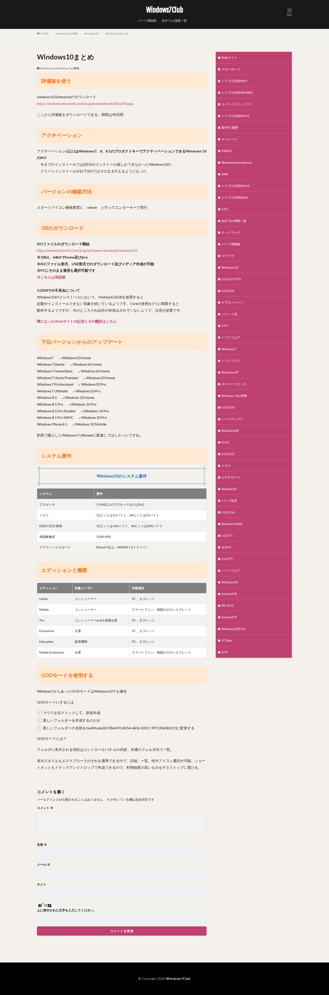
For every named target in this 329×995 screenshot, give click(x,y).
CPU (224, 209)
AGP (224, 652)
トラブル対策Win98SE (237, 92)
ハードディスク (232, 419)
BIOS (225, 442)
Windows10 (91, 33)
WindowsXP (230, 372)
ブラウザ (227, 256)
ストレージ (229, 139)
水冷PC (226, 547)
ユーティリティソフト (237, 104)
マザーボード (230, 69)
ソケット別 (229, 314)
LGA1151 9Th (231, 279)
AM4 (224, 174)
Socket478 (229, 594)
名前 (42, 844)
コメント (45, 807)
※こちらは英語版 (51, 277)
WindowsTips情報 (66, 33)
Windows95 (229, 582)
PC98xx (226, 640)
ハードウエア (230, 570)
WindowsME (230, 430)
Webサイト (229, 57)
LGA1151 (228, 291)
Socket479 (229, 617)
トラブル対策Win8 (234, 197)
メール (43, 864)
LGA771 (227, 559)
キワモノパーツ (232, 302)
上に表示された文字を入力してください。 (66, 910)
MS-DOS (227, 605)
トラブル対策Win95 (235, 116)
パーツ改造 (229, 500)
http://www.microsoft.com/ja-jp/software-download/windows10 (87, 250)
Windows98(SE (232, 524)
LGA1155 (228, 454)
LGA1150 (228, 407)
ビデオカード (230, 477)
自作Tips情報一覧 (174, 20)
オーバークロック (233, 384)
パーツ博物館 (147, 20)
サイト (41, 884)
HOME (45, 33)
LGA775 (227, 535)
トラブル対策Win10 (235, 186)
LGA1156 (228, 512)
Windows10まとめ (116, 33)
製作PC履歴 (229, 127)
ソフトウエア (230, 337)
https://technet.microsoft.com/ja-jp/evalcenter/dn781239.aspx (85, 103)
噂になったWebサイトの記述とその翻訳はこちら (77, 321)
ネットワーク (230, 232)
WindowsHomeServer (236, 162)
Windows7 (228, 349)
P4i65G (226, 151)
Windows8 (228, 489)
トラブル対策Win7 (234, 81)
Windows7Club (164, 10)
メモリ (226, 465)
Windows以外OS (233, 629)
